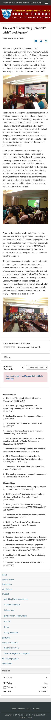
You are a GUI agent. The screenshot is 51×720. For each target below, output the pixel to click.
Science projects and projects (17, 653)
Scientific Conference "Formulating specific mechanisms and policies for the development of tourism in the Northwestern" (24, 547)
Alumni (7, 621)
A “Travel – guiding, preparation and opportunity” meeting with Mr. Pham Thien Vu (22, 407)
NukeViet (31, 714)
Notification (7, 584)
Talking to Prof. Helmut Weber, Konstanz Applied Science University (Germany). (21, 523)
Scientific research (10, 642)
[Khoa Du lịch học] (25, 13)
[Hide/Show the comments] (22, 367)
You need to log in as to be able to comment (24, 377)
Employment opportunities (15, 615)
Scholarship (9, 610)
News (4, 574)
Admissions (7, 589)
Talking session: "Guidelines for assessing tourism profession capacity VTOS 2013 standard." (24, 505)
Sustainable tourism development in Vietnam (25, 416)
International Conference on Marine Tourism (24, 562)
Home (14, 708)
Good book (7, 663)
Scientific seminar (11, 647)
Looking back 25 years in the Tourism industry (25, 555)
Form (6, 627)
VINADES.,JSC (25, 717)
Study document (11, 632)
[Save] (46, 41)
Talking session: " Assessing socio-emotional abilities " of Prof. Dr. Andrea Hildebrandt (23, 495)
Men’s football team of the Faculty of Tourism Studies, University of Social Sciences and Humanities (23, 441)
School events (8, 579)
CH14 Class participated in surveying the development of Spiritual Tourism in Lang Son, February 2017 (23, 459)
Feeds (29, 708)
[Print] (41, 41)
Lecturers (6, 637)
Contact (36, 708)
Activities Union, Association (16, 599)
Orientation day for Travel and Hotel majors (24, 423)
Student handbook (12, 604)
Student (5, 593)
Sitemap (21, 708)
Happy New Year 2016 (15, 532)
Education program (10, 658)
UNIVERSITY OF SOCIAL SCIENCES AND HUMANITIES (23, 3)
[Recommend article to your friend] (36, 41)
